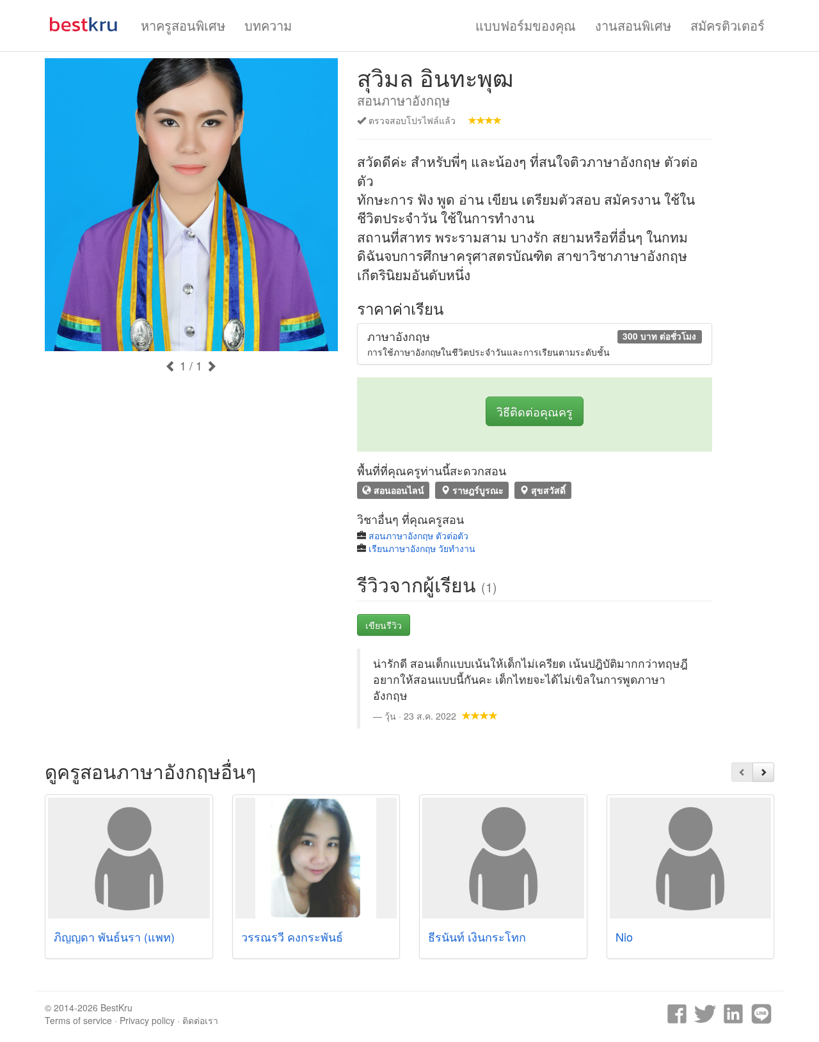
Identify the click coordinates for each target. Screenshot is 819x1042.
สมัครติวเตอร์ (727, 25)
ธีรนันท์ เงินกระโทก (477, 936)
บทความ (268, 25)
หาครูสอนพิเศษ (183, 25)
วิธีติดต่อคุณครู (535, 411)
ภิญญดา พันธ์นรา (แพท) (114, 936)
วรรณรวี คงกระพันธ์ (292, 936)
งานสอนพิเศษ (633, 25)
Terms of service (78, 1020)
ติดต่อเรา (200, 1020)
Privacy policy (147, 1020)
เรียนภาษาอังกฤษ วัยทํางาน (422, 548)
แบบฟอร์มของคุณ (525, 25)
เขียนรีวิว (383, 625)
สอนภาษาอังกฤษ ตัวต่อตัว (418, 535)
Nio (624, 936)
